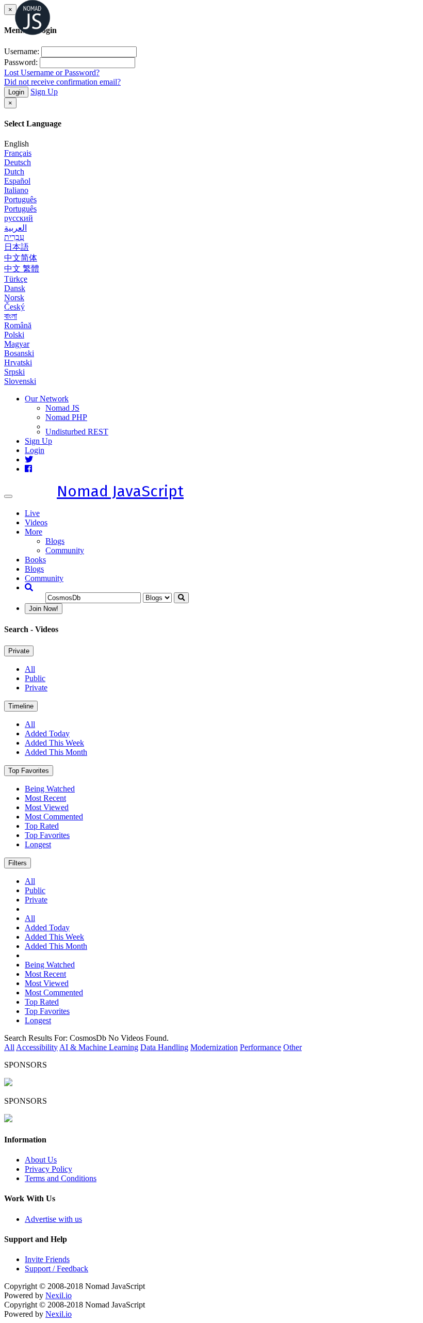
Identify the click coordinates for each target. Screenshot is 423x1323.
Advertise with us (53, 1219)
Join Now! (43, 608)
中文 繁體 (21, 268)
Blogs (54, 541)
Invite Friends (47, 1259)
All (30, 669)
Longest (38, 844)
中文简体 (20, 257)
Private (18, 651)
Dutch (14, 171)
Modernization (214, 1047)
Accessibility (37, 1047)
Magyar (16, 344)
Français (17, 153)
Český (14, 306)
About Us (41, 1159)
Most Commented (54, 816)
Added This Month (56, 752)
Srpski (14, 371)
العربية (15, 227)
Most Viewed (47, 807)
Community (64, 550)
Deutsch (17, 162)
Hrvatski (18, 362)
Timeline (21, 706)
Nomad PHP (66, 417)
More (33, 531)
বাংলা (10, 316)
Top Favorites (28, 771)
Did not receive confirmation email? (62, 81)
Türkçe (15, 279)
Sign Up (44, 91)
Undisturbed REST (76, 431)
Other (292, 1047)
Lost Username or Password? (52, 72)
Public (35, 678)
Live (32, 513)
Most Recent (45, 798)
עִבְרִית (14, 237)
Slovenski (20, 381)
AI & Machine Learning (98, 1047)
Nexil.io (58, 1295)
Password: (21, 62)
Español (17, 180)
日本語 (16, 247)
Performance (260, 1047)
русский (18, 218)
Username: (21, 51)
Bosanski (19, 353)
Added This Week (54, 742)
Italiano (16, 190)
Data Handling (164, 1047)
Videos (36, 522)
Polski (14, 334)
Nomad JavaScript (120, 491)
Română (17, 325)
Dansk (14, 288)
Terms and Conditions (60, 1178)
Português (20, 199)
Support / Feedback (56, 1268)
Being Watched (50, 788)
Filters (17, 863)
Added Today (47, 733)
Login (16, 92)
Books (35, 559)
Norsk (14, 297)
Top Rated (42, 825)
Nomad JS (62, 408)
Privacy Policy (48, 1169)
